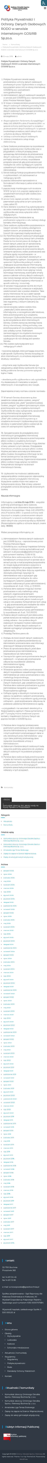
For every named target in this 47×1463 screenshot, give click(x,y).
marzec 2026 (8, 888)
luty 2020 (7, 1109)
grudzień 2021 (9, 1067)
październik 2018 (10, 1166)
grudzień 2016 (9, 1243)
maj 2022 (7, 1050)
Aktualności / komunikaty (16, 1353)
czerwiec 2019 (9, 1137)
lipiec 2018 (7, 1176)
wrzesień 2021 (9, 1078)
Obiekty (8, 1333)
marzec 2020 (9, 1106)
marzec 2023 (8, 1015)
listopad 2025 (8, 902)
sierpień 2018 (8, 1173)
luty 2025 (7, 934)
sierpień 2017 (8, 1215)
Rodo (9, 1367)
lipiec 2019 (7, 1134)
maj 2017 (7, 1225)
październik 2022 (10, 1032)
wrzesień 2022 (9, 1036)
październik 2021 (10, 1074)
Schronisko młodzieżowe (18, 1348)
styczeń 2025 (8, 937)
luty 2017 (7, 1236)
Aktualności (8, 821)
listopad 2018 (8, 1162)
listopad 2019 (8, 1120)
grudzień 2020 (9, 1095)
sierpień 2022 (9, 1039)
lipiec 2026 (8, 874)
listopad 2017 (8, 1204)
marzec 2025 (8, 930)
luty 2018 (7, 1194)
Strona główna (11, 1329)
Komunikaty (15, 44)
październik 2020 (10, 1099)
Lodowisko (12, 1340)
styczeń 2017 (8, 1239)
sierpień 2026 (9, 871)
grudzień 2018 (9, 1159)
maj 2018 (7, 1183)
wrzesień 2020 (9, 1102)
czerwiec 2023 (9, 1004)
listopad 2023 (8, 986)
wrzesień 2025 (9, 909)
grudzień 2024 (9, 941)
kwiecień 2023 (9, 1011)
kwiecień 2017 (9, 1229)
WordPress (24, 1459)
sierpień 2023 (9, 997)
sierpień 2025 (9, 913)
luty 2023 (7, 1018)
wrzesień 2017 (9, 1211)
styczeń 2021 (8, 1092)
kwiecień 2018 (9, 1187)
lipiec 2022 (8, 1043)
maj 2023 (7, 1008)
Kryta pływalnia (13, 1336)
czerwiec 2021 (9, 1088)
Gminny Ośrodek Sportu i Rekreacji (29, 1454)
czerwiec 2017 (9, 1222)
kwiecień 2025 (9, 927)
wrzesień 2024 (9, 951)
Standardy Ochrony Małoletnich (21, 1371)
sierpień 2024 (9, 955)
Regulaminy (10, 1357)
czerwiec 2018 (9, 1180)
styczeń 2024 (9, 979)
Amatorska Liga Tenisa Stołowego (16, 850)
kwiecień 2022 (9, 1053)
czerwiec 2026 (9, 878)
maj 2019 (7, 1141)
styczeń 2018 (8, 1197)
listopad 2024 (9, 944)
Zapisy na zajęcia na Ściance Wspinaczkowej (20, 853)
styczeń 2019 (8, 1155)
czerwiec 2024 (9, 962)
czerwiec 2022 (9, 1046)
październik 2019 (10, 1123)
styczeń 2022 (8, 1064)
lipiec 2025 (7, 916)
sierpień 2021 (8, 1081)
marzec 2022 (8, 1057)
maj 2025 (7, 923)
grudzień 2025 (9, 899)
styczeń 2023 (8, 1022)
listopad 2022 (8, 1029)
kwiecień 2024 (9, 969)
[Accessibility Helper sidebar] (44, 3)
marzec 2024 (9, 972)
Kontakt (8, 1376)
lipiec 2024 (8, 958)
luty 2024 (7, 976)
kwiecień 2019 (9, 1144)
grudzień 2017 (9, 1201)
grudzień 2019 (9, 1116)
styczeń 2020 (9, 1113)
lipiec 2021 (7, 1085)
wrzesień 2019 (9, 1127)
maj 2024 (7, 965)
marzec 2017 (8, 1232)
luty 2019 (7, 1152)
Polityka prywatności (16, 1363)
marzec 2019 (8, 1148)
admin (19, 56)
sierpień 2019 (8, 1130)
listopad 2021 (8, 1071)
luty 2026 (7, 892)
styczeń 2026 (8, 895)
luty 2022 (7, 1060)
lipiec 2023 (8, 1001)
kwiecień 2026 (9, 885)
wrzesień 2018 (9, 1169)
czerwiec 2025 (9, 920)
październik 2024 (10, 948)
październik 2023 (10, 990)
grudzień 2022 (9, 1025)
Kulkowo (11, 1344)
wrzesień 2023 (9, 994)
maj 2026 (7, 881)
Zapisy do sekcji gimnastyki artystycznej (18, 857)
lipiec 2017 (7, 1218)
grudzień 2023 (9, 983)
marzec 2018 (8, 1190)
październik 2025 (10, 906)
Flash (22, 1456)
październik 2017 (10, 1208)
